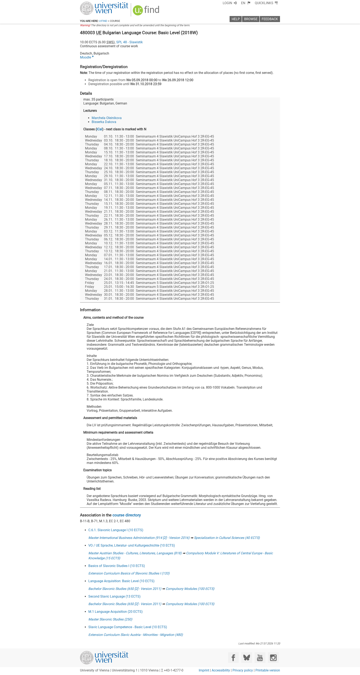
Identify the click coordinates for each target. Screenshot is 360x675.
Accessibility (221, 670)
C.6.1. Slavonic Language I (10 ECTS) (115, 530)
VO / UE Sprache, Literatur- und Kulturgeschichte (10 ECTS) (131, 545)
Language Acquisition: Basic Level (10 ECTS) (121, 581)
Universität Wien (94, 4)
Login (227, 3)
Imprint (204, 670)
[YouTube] (260, 657)
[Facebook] (233, 657)
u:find (103, 20)
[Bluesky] (246, 657)
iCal (99, 129)
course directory (126, 515)
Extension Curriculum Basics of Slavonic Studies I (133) (129, 573)
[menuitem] (245, 3)
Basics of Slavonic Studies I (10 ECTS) (116, 566)
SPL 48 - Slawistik (129, 42)
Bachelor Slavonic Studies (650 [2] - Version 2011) (124, 589)
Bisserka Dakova (104, 122)
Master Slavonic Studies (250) (110, 619)
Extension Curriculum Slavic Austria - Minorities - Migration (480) (135, 635)
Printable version (267, 670)
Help (236, 19)
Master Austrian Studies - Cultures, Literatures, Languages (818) (135, 553)
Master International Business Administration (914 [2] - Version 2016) (139, 538)
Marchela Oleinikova (107, 118)
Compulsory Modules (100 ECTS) (190, 589)
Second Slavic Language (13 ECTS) (114, 596)
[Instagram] (273, 657)
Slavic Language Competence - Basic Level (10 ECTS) (127, 627)
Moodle (85, 57)
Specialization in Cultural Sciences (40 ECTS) (227, 538)
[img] (146, 12)
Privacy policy (242, 670)
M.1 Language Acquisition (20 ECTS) (115, 612)
